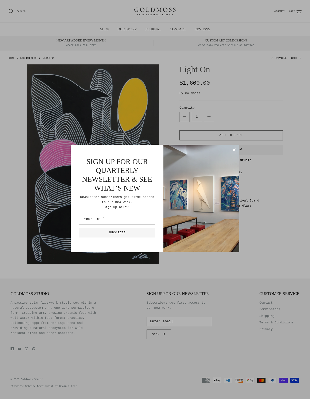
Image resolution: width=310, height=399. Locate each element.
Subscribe (116, 232)
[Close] (234, 150)
